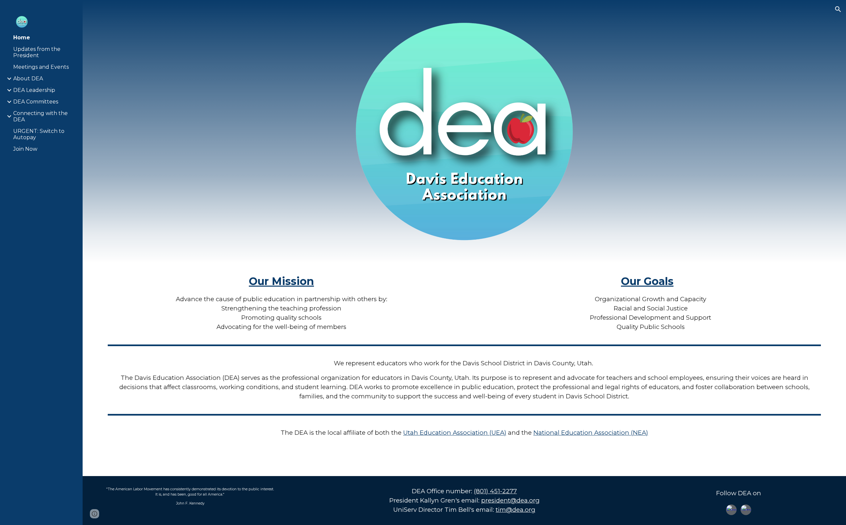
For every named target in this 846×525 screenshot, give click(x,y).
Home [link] (21, 37)
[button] (838, 9)
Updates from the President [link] (36, 52)
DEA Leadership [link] (34, 90)
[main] (281, 302)
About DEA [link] (28, 78)
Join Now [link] (25, 149)
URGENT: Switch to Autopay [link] (38, 134)
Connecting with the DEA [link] (40, 116)
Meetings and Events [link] (41, 67)
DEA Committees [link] (35, 102)
